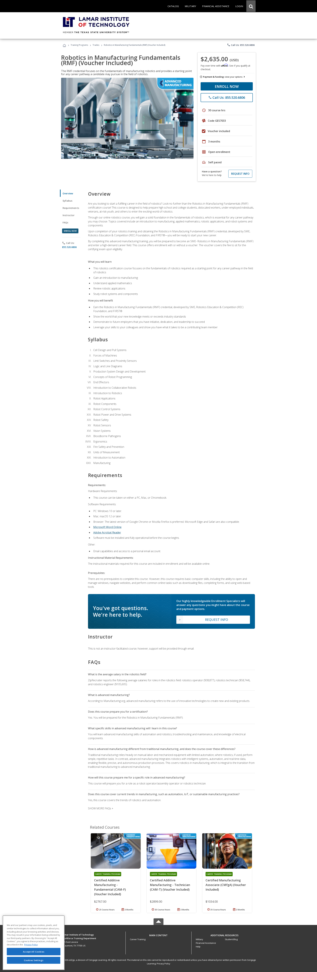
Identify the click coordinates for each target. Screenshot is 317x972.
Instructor (69, 215)
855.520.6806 (69, 247)
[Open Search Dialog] (251, 6)
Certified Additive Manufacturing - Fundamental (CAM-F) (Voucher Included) (110, 887)
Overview (68, 193)
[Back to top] (158, 934)
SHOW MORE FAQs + (100, 808)
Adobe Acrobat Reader (107, 532)
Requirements (71, 208)
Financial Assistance (206, 942)
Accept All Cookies (33, 951)
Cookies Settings (33, 960)
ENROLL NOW (227, 86)
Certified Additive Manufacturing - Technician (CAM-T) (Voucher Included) (170, 884)
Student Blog (231, 939)
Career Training (137, 939)
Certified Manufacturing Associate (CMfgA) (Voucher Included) (226, 884)
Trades (96, 45)
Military (199, 939)
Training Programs (79, 45)
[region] (34, 942)
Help (198, 946)
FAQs (65, 222)
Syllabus (67, 200)
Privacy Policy (163, 963)
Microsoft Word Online (107, 527)
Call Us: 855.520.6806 (241, 45)
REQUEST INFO (240, 174)
